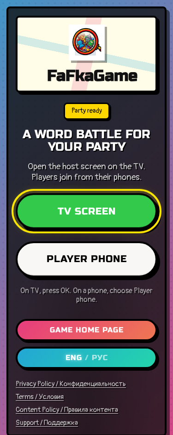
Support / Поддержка (47, 423)
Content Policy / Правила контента (67, 410)
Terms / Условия (40, 397)
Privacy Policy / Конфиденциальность (71, 384)
